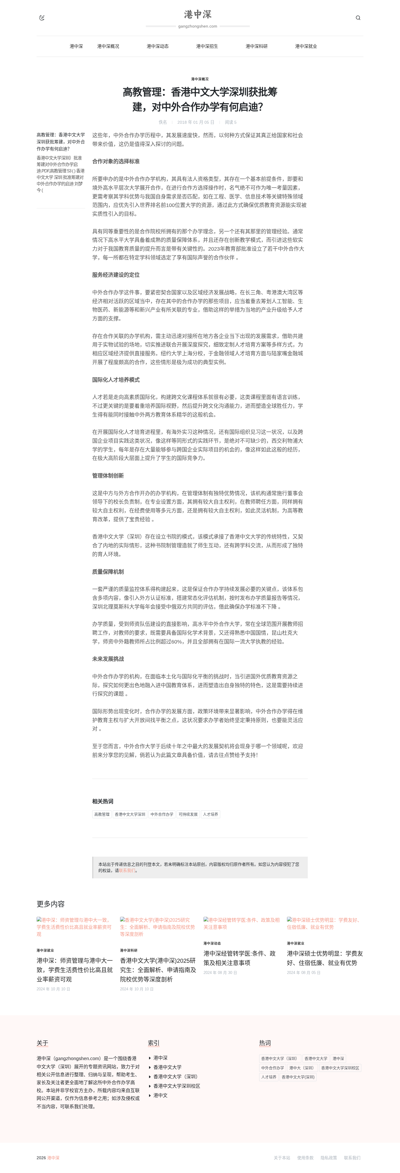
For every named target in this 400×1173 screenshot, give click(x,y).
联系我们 (127, 870)
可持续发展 (188, 814)
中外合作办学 (162, 814)
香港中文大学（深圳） (176, 1076)
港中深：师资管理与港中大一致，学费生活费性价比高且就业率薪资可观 (75, 970)
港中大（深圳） (302, 1068)
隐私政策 (329, 1157)
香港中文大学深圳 (130, 814)
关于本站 (282, 1157)
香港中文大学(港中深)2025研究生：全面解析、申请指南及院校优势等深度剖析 (158, 970)
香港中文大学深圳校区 (176, 1086)
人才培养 (210, 814)
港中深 (160, 1057)
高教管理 (102, 814)
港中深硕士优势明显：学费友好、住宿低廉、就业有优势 (325, 958)
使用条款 (305, 1157)
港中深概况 (200, 79)
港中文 (160, 1095)
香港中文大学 (167, 1067)
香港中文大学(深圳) (298, 1077)
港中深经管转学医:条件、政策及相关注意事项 (240, 958)
